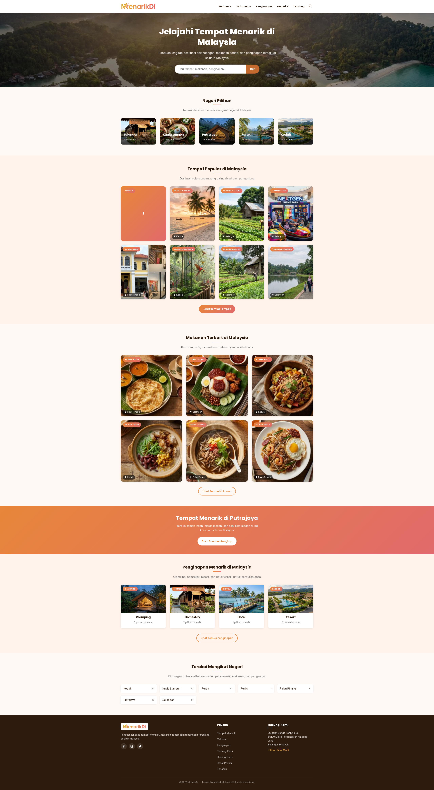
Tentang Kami (225, 751)
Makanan (242, 6)
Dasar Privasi (224, 763)
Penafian (222, 768)
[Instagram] (132, 746)
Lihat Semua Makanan (217, 491)
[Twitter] (140, 746)
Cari (252, 69)
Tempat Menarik (226, 733)
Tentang (298, 6)
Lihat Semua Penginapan (217, 638)
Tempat (224, 6)
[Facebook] (124, 746)
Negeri (281, 6)
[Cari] (310, 6)
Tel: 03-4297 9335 (278, 749)
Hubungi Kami (225, 757)
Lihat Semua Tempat (217, 309)
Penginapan (264, 6)
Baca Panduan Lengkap (217, 541)
